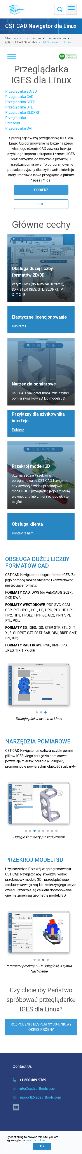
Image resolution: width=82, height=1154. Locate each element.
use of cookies (35, 1140)
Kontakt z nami (23, 533)
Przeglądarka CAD (19, 97)
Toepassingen (56, 38)
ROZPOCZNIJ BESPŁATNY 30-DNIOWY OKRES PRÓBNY (41, 1027)
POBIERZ (41, 190)
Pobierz (18, 430)
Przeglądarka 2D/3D (21, 91)
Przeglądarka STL (19, 107)
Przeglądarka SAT (19, 128)
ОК (42, 1146)
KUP (41, 204)
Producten (33, 38)
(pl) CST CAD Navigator (21, 42)
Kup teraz (19, 326)
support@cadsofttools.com (40, 1097)
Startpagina (13, 38)
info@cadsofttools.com (37, 1088)
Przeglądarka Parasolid (15, 120)
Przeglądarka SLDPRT (22, 112)
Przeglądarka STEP (20, 102)
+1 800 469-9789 (32, 1080)
